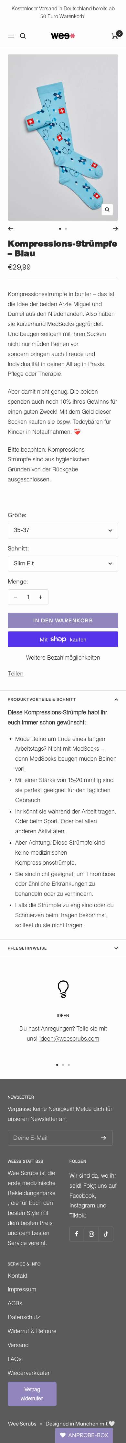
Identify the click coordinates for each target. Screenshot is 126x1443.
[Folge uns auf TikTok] (106, 1234)
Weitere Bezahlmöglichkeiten (63, 657)
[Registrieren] (103, 1138)
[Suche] (23, 36)
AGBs (15, 1303)
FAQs (15, 1359)
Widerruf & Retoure (32, 1331)
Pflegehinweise (27, 948)
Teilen (16, 673)
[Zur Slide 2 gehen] (66, 229)
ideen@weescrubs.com (69, 1038)
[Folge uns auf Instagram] (91, 1234)
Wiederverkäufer (29, 1372)
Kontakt (17, 1275)
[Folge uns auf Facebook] (76, 1234)
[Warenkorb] (114, 36)
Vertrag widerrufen (32, 1393)
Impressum (22, 1289)
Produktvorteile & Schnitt (42, 699)
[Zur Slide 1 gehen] (60, 229)
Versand (18, 1345)
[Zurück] (10, 228)
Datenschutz (24, 1317)
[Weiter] (115, 228)
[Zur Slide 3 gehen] (69, 1065)
